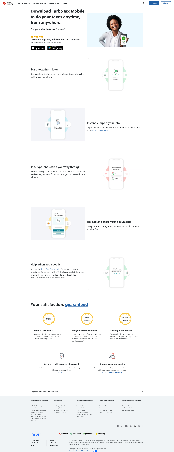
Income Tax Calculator (83, 408)
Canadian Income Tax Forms (84, 414)
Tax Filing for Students (60, 408)
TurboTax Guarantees (105, 406)
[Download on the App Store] (38, 48)
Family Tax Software (36, 414)
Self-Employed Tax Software (38, 416)
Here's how (62, 373)
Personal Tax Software (36, 408)
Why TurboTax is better (105, 410)
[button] (145, 3)
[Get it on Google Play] (55, 48)
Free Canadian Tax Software (38, 410)
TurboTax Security (104, 408)
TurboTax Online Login (37, 406)
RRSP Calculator (81, 410)
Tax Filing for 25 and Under (61, 406)
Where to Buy (80, 416)
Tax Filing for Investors (60, 412)
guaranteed (76, 304)
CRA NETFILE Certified (105, 412)
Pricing (64, 3)
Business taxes (38, 3)
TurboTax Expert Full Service (38, 418)
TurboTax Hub (80, 406)
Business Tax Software (37, 412)
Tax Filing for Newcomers (60, 410)
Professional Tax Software (129, 408)
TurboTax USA (126, 406)
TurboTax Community (51, 269)
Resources (52, 3)
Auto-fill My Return (99, 130)
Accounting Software (128, 410)
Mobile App (34, 420)
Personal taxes (22, 3)
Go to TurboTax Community (112, 373)
